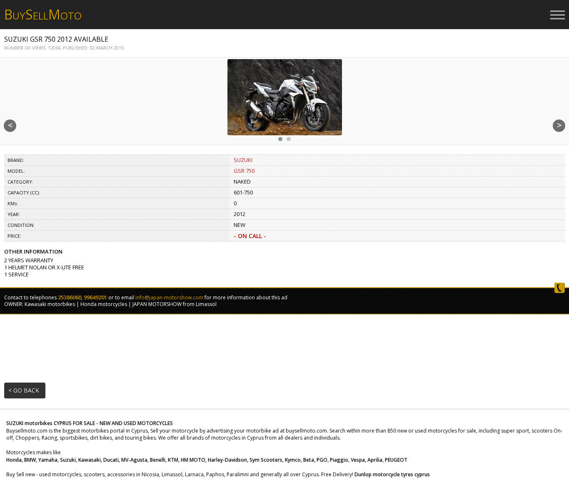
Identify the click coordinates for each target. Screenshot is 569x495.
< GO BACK (23, 390)
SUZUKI (243, 160)
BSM (43, 14)
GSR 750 (244, 170)
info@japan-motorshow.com (169, 297)
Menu (557, 15)
